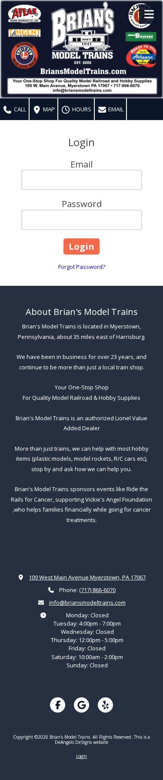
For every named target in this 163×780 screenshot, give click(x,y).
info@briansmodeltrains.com (87, 602)
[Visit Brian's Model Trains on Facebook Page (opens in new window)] (57, 705)
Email (115, 109)
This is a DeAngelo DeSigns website (102, 739)
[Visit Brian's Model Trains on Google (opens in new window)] (81, 705)
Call (19, 109)
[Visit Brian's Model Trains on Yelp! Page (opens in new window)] (105, 705)
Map (48, 109)
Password (82, 204)
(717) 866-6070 (97, 590)
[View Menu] (149, 14)
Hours (81, 109)
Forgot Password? (81, 267)
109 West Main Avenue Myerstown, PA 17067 (87, 577)
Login (81, 756)
